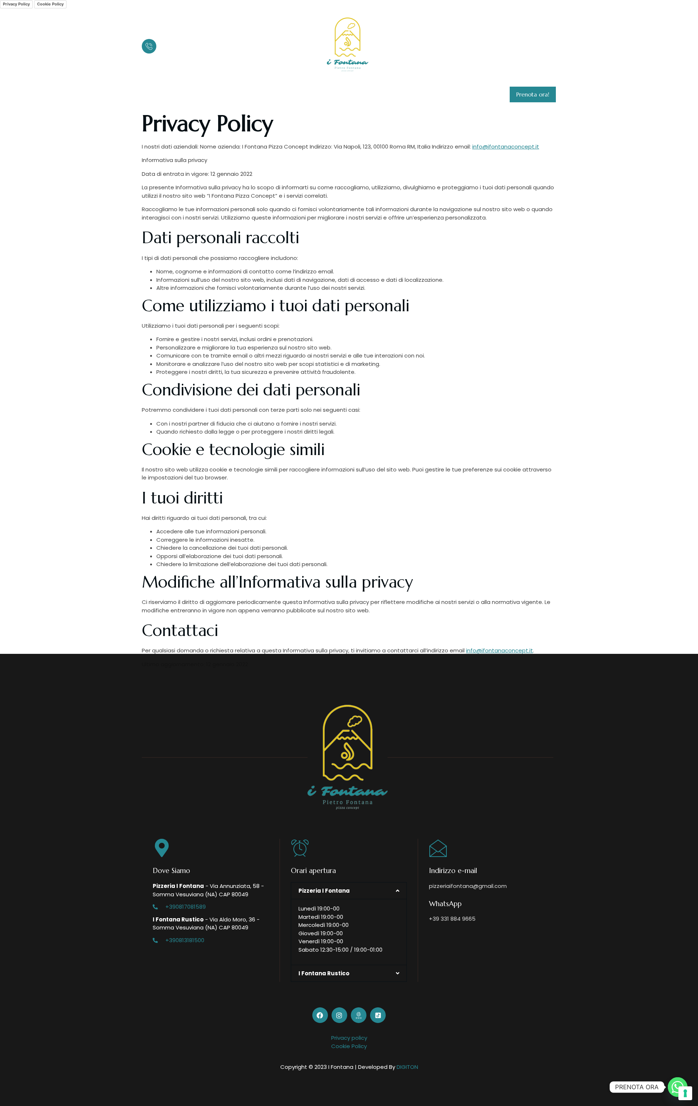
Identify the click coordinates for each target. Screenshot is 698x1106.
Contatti (359, 94)
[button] (348, 890)
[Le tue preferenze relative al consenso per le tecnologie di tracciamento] (685, 1093)
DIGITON (407, 1067)
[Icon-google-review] (536, 44)
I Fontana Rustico (309, 94)
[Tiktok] (547, 44)
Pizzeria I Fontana (245, 94)
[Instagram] (524, 44)
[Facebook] (512, 44)
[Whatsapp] (677, 1087)
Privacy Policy (16, 4)
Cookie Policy (50, 4)
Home (156, 94)
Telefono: (173, 40)
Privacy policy (349, 1038)
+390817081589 (185, 907)
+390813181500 (184, 940)
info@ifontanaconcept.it (505, 146)
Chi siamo (193, 94)
